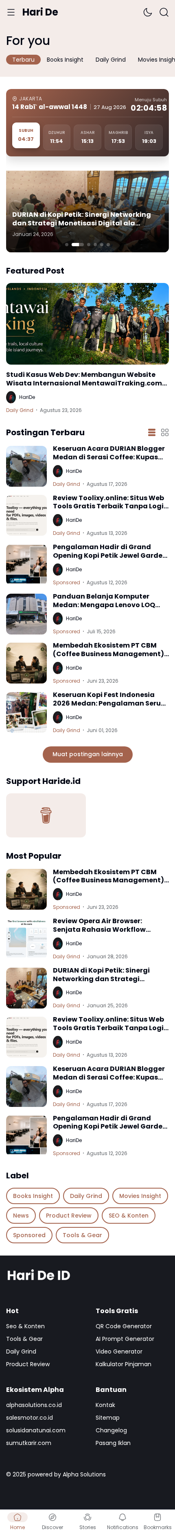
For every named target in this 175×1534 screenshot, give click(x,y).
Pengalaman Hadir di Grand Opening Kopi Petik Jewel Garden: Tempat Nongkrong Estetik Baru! (110, 551)
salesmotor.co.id (29, 1418)
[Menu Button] (11, 12)
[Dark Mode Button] (148, 12)
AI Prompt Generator (125, 1339)
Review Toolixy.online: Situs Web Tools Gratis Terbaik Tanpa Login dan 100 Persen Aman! (110, 502)
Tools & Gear (24, 1339)
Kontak (105, 1405)
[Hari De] (87, 1275)
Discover (52, 1527)
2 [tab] (78, 244)
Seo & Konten (25, 1326)
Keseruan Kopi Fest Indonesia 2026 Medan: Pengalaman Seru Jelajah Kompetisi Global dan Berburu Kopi (107, 699)
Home (17, 1527)
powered (40, 1474)
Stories (87, 1527)
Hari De (40, 12)
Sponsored (66, 582)
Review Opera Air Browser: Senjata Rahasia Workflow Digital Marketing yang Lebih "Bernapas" (103, 925)
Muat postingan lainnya (87, 754)
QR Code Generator (124, 1326)
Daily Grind (19, 410)
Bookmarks (158, 1527)
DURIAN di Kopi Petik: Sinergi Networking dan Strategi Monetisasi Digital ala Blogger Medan (81, 219)
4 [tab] (95, 244)
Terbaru (23, 60)
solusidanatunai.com (36, 1430)
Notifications (122, 1527)
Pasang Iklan (113, 1443)
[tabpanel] (87, 211)
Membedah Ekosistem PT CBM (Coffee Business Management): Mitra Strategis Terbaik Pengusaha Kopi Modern (109, 650)
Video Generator (119, 1351)
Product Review (28, 1364)
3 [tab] (88, 244)
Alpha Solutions (84, 1474)
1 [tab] (66, 244)
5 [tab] (101, 244)
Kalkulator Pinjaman (123, 1364)
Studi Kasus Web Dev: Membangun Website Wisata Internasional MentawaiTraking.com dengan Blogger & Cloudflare (84, 379)
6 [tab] (108, 244)
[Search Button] (164, 12)
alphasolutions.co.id (34, 1405)
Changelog (111, 1430)
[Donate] (46, 815)
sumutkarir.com (28, 1443)
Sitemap (108, 1418)
